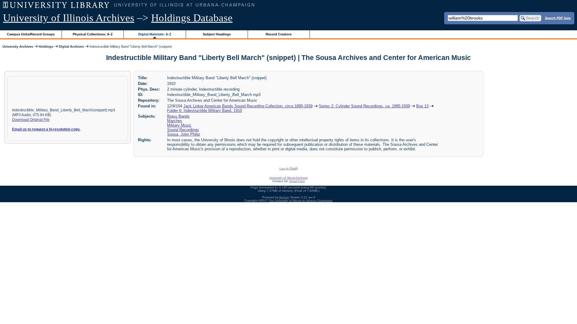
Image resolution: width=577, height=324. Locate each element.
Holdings (46, 46)
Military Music (179, 125)
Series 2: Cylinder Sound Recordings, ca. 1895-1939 (364, 106)
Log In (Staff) (288, 168)
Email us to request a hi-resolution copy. (46, 129)
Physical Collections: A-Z (93, 34)
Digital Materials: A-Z (154, 34)
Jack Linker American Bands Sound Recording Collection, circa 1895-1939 (248, 106)
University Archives (17, 46)
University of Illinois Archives (68, 18)
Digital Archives (71, 46)
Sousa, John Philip (183, 134)
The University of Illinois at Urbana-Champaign (301, 200)
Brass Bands (178, 116)
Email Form (297, 181)
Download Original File (31, 120)
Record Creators (279, 34)
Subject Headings (217, 34)
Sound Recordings (183, 130)
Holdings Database (192, 18)
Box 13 (422, 106)
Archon (284, 197)
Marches (174, 120)
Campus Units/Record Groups (31, 34)
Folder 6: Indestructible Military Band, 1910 (204, 110)
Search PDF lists (558, 18)
